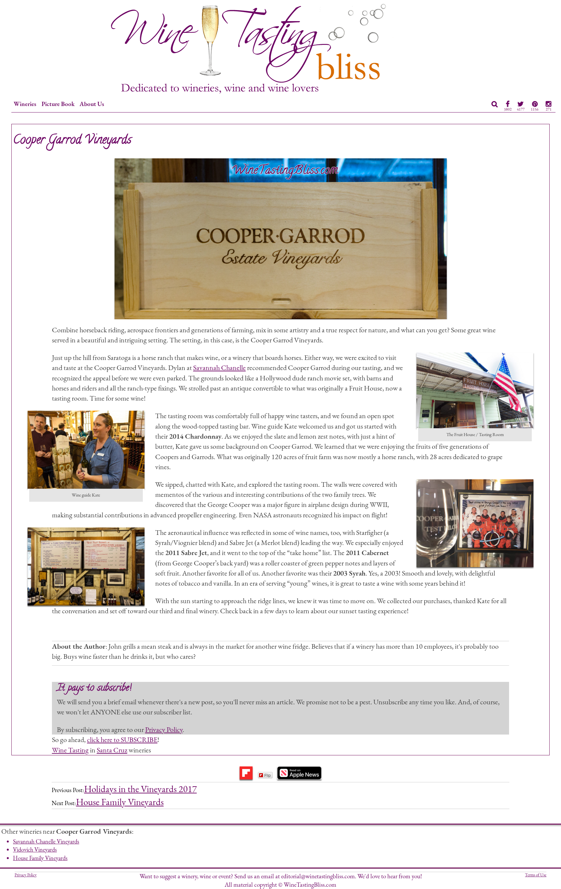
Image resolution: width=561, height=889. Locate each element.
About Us (92, 104)
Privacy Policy (163, 729)
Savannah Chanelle (219, 367)
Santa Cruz (112, 750)
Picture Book (58, 104)
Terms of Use (535, 875)
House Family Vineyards (120, 802)
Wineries (25, 104)
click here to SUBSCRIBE (122, 739)
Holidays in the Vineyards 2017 (140, 789)
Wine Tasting (70, 750)
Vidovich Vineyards (35, 849)
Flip (267, 775)
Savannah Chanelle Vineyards (46, 841)
